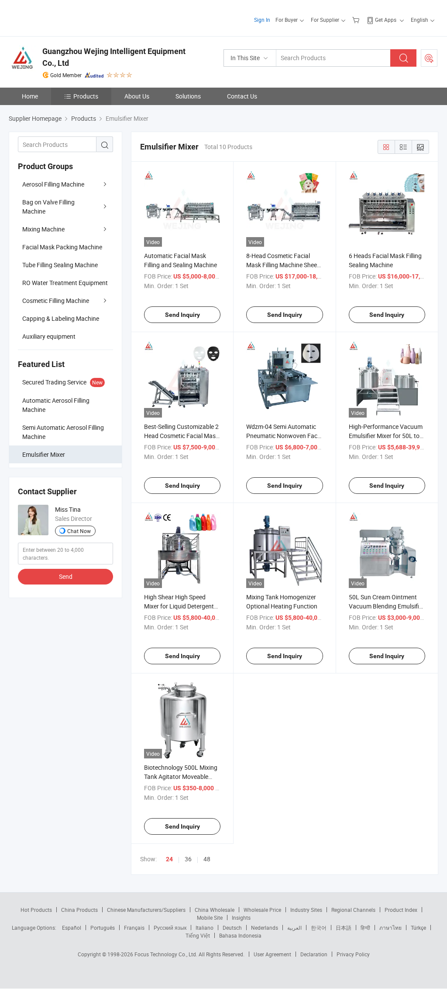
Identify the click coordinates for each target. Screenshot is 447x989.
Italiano (204, 927)
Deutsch (232, 927)
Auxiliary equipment (49, 336)
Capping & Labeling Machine (60, 318)
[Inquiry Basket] (356, 19)
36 (188, 859)
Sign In (262, 19)
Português (102, 927)
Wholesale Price (262, 909)
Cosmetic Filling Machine (55, 300)
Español (71, 927)
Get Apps (386, 19)
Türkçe (418, 927)
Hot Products (36, 909)
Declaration (313, 954)
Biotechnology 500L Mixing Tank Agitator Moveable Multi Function (180, 776)
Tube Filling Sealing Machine (60, 265)
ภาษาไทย (390, 927)
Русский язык (170, 927)
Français (134, 927)
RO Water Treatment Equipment (65, 283)
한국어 (319, 927)
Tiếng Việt (198, 935)
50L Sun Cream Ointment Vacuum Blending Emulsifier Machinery (386, 606)
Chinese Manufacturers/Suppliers (146, 909)
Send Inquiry (182, 314)
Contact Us (242, 96)
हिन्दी (365, 927)
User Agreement (272, 954)
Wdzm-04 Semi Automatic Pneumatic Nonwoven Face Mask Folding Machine (283, 435)
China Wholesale (214, 909)
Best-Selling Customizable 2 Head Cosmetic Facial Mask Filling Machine (181, 435)
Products (85, 96)
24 (169, 859)
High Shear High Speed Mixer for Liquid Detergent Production (179, 606)
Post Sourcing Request (429, 58)
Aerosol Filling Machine (53, 184)
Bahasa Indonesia (240, 935)
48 (206, 859)
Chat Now (79, 530)
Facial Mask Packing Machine (62, 247)
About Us (136, 96)
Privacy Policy (353, 954)
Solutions (188, 96)
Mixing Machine (43, 229)
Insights (241, 917)
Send (65, 576)
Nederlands (264, 927)
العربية (294, 927)
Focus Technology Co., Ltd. (166, 954)
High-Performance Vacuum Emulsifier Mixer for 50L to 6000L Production (386, 435)
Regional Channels (353, 909)
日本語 (343, 927)
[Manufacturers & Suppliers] (65, 17)
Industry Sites (306, 909)
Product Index (401, 909)
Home (30, 96)
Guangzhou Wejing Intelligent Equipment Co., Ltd (114, 57)
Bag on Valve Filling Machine (48, 206)
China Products (79, 909)
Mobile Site (210, 917)
